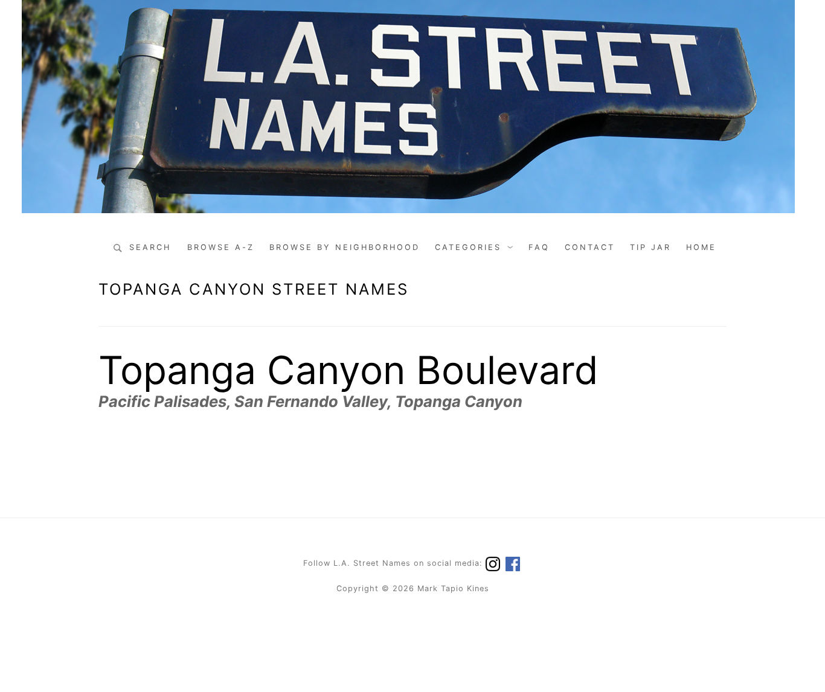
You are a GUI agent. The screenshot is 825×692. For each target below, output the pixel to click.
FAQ (539, 247)
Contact (590, 247)
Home (701, 247)
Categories (468, 247)
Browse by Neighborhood (344, 247)
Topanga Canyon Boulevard (348, 370)
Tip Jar (650, 247)
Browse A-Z (220, 247)
